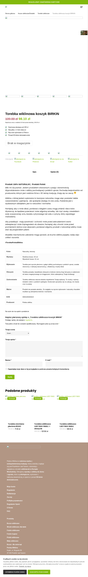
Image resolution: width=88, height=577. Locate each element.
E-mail (48, 360)
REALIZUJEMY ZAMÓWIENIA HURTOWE (44, 2)
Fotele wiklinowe (13, 530)
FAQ (8, 511)
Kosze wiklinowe (13, 523)
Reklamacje (11, 494)
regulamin (28, 320)
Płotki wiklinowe (13, 537)
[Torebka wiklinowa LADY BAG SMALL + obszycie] (44, 407)
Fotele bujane (12, 534)
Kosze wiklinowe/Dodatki (26, 13)
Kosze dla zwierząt (14, 544)
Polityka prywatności (15, 501)
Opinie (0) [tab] (54, 172)
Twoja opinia (10, 340)
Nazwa (8, 360)
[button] (81, 7)
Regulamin (11, 490)
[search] (69, 7)
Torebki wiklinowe (43, 13)
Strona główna (10, 13)
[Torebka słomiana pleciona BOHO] (18, 407)
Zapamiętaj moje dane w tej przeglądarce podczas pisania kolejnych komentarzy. (38, 369)
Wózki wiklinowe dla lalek (16, 527)
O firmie (10, 508)
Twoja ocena (10, 330)
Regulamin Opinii (13, 504)
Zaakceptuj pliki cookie (39, 572)
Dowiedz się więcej (25, 566)
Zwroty (9, 497)
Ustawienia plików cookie (15, 572)
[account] (73, 7)
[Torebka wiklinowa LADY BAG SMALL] (69, 407)
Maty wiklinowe (12, 541)
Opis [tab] (34, 172)
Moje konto (11, 487)
